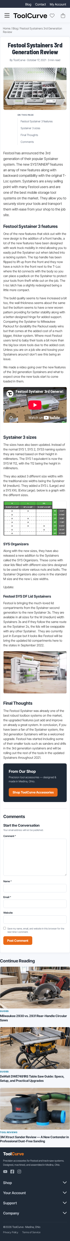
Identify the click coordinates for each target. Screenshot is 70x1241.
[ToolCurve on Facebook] (12, 1171)
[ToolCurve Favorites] (52, 16)
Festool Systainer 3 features (37, 121)
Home (6, 28)
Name (7, 881)
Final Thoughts (29, 135)
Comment (9, 836)
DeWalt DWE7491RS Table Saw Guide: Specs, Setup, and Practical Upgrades (32, 1078)
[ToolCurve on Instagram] (19, 1171)
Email (7, 897)
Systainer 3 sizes (30, 128)
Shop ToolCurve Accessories (33, 792)
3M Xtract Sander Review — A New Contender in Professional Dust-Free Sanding (34, 1139)
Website (8, 912)
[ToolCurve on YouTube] (5, 1171)
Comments (27, 141)
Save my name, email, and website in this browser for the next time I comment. (35, 930)
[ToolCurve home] (30, 15)
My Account (58, 4)
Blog (28, 4)
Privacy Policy (10, 1232)
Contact (40, 4)
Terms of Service (31, 1232)
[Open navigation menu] (7, 15)
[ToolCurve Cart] (63, 16)
